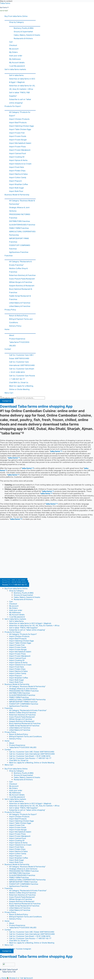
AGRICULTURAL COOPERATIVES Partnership (22, 233)
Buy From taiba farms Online (16, 16)
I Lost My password (17, 66)
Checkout (13, 45)
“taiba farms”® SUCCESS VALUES (19, 344)
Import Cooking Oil (16, 157)
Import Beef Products (18, 122)
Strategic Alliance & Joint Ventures (19, 209)
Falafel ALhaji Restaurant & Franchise (20, 297)
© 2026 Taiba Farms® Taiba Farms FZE (9, 970)
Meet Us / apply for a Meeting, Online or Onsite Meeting (21, 387)
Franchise (9, 255)
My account (13, 49)
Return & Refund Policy (18, 315)
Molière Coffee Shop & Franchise (18, 270)
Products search (10, 398)
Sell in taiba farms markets (15, 69)
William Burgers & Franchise (20, 282)
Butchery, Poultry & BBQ (23, 28)
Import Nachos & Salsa (18, 174)
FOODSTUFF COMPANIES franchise (19, 247)
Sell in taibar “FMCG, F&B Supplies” (19, 94)
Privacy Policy (10, 310)
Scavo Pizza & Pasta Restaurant (22, 279)
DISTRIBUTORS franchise (19, 221)
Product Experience (17, 339)
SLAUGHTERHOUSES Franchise (22, 225)
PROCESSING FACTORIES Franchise (19, 216)
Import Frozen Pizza (17, 146)
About (11, 335)
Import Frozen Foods (17, 136)
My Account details (17, 62)
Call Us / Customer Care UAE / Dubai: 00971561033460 (21, 357)
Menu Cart (9, 393)
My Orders (13, 52)
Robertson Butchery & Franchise (22, 275)
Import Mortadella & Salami (20, 143)
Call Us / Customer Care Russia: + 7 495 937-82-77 (22, 377)
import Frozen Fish (17, 133)
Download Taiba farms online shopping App (36, 406)
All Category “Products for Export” (19, 114)
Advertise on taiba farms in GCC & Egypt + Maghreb (22, 80)
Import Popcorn (15, 181)
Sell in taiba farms (16, 75)
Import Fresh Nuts (16, 167)
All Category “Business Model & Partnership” (22, 202)
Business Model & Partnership (17, 195)
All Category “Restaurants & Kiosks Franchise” (20, 263)
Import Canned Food (17, 153)
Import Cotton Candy (17, 177)
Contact (8, 349)
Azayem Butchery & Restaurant (21, 285)
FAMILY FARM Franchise (19, 228)
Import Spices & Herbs (18, 160)
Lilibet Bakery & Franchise (19, 303)
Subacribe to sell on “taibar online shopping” (20, 101)
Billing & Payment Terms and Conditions (20, 321)
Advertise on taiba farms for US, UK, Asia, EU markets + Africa (22, 87)
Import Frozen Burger (18, 140)
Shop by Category (16, 22)
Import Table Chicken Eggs (20, 129)
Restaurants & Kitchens (23, 38)
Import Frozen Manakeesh (19, 150)
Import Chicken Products (19, 119)
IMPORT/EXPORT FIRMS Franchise (19, 240)
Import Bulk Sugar (16, 188)
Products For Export (13, 106)
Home (7, 329)
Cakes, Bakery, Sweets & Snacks (27, 35)
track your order (15, 56)
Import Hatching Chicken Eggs (21, 126)
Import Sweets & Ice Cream (20, 164)
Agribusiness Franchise (18, 252)
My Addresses (15, 59)
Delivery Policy (15, 326)
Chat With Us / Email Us (18, 382)
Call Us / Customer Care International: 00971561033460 (22, 363)
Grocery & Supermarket (23, 31)
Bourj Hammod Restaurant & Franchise (20, 291)
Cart (11, 42)
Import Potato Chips (17, 171)
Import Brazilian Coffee (18, 184)
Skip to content (6, 1)
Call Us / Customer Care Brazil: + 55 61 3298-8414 (21, 370)
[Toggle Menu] (20, 19)
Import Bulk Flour (16, 191)
